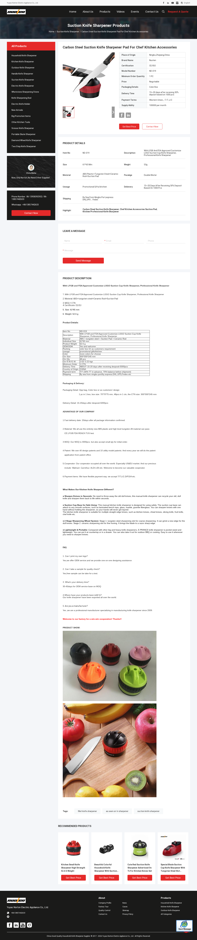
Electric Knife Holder (21, 104)
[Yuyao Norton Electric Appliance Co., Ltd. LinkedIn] (168, 3)
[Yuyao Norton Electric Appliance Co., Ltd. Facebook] (164, 3)
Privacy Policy (127, 914)
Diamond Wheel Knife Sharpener (26, 140)
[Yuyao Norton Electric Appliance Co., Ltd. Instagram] (177, 3)
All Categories (166, 914)
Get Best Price (129, 126)
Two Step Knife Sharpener (24, 146)
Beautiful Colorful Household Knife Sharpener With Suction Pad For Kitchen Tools (105, 868)
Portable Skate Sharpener (23, 134)
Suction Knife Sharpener (68, 31)
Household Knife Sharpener (24, 55)
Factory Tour (103, 907)
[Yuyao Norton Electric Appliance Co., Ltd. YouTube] (172, 3)
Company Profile (104, 903)
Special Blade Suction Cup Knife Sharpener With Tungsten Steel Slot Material (173, 868)
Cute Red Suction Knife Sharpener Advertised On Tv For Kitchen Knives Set (139, 867)
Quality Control (104, 910)
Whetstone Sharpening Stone (25, 92)
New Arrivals (17, 110)
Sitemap (125, 910)
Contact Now (31, 213)
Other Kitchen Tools (21, 122)
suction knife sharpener (148, 811)
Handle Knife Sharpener (22, 74)
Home (51, 31)
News (124, 903)
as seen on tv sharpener (117, 811)
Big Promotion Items (21, 116)
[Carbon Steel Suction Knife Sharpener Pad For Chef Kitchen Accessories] (89, 78)
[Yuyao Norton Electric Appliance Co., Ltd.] (16, 11)
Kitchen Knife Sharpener (23, 61)
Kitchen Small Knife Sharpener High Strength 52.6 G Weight (73, 867)
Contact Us (102, 914)
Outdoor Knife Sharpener (23, 67)
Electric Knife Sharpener (23, 86)
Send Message (83, 260)
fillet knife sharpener (87, 811)
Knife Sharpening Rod (21, 98)
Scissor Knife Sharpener (23, 128)
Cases (124, 907)
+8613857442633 (30, 204)
